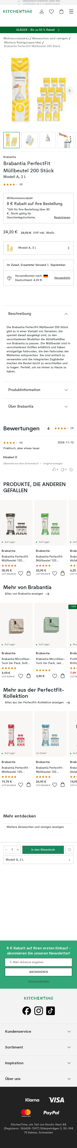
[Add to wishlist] (20, 573)
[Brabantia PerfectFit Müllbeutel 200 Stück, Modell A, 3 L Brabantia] (38, 90)
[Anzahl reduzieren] (6, 850)
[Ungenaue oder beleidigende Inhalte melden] (71, 469)
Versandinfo (62, 278)
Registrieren (62, 217)
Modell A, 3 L (15, 859)
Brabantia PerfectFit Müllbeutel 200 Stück (32, 46)
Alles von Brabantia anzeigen (24, 593)
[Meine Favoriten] (51, 11)
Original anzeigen (53, 463)
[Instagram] (39, 1010)
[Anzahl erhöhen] (18, 850)
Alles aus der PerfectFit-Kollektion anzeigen (34, 702)
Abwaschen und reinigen (50, 38)
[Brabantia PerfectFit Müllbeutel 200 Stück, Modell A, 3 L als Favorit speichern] (70, 850)
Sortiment (14, 1047)
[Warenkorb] (61, 11)
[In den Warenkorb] (28, 573)
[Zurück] (7, 91)
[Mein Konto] (42, 11)
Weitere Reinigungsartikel (22, 42)
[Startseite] (17, 11)
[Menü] (71, 11)
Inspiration (14, 1063)
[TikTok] (50, 1010)
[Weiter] (70, 91)
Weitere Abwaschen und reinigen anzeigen (35, 827)
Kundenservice (18, 1031)
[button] (13, 184)
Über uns (13, 1078)
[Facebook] (27, 1010)
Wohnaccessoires (16, 38)
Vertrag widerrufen (38, 981)
